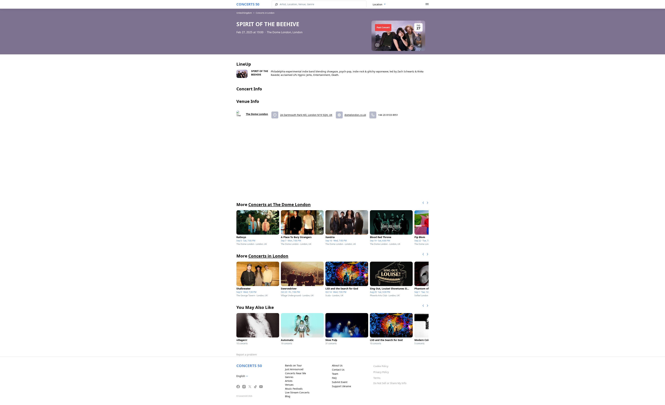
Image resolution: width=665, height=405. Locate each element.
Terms (376, 378)
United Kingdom (244, 12)
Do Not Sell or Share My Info (389, 383)
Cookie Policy (380, 366)
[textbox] (242, 376)
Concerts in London (265, 12)
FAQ (334, 378)
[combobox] (379, 4)
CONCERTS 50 (247, 4)
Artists (288, 380)
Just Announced (294, 369)
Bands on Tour (293, 365)
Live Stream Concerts (297, 392)
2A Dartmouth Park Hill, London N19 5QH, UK (306, 115)
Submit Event (339, 382)
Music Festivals (294, 388)
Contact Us (338, 369)
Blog (287, 396)
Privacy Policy (381, 372)
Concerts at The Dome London (279, 204)
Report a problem (246, 354)
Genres (289, 377)
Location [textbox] (377, 4)
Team (335, 373)
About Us (337, 365)
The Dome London (257, 114)
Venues (289, 384)
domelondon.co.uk (355, 115)
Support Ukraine (341, 386)
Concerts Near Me (295, 373)
